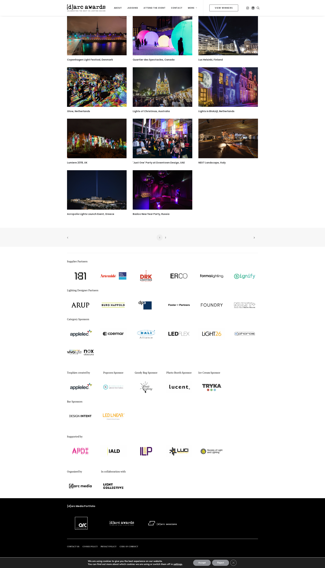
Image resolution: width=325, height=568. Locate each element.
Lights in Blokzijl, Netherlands (216, 111)
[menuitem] (118, 8)
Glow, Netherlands (78, 111)
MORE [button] (191, 7)
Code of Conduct (129, 546)
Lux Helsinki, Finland (210, 59)
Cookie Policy (90, 546)
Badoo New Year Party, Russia (151, 214)
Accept (202, 562)
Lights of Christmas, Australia (151, 111)
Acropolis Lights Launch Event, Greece (90, 214)
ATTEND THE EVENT (155, 7)
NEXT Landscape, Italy (212, 162)
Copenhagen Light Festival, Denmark (90, 59)
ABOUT (118, 7)
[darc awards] (86, 8)
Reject (220, 562)
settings (178, 564)
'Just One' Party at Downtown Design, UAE (159, 162)
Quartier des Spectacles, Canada (154, 59)
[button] (248, 8)
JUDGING (132, 7)
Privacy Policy (108, 546)
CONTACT (176, 7)
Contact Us (73, 546)
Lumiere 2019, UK (77, 162)
